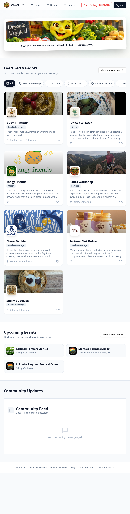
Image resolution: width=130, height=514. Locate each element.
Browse (54, 5)
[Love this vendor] (59, 140)
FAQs (73, 467)
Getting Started (58, 467)
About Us (20, 467)
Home (38, 5)
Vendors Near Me (110, 70)
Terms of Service (38, 467)
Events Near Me (111, 334)
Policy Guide (86, 467)
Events (71, 5)
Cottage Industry (105, 467)
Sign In (120, 5)
